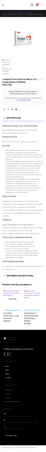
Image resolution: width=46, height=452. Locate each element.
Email (16, 109)
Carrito (7, 397)
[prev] (38, 79)
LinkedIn (12, 109)
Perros (7, 374)
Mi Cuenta (8, 390)
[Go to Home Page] (2, 12)
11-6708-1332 (24, 100)
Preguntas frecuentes (12, 401)
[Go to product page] (33, 299)
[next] (42, 79)
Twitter (8, 109)
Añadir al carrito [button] (33, 310)
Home (7, 366)
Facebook (4, 109)
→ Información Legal (10, 435)
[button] (32, 5)
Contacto (8, 377)
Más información (12, 310)
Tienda (7, 394)
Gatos (7, 370)
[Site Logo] (6, 5)
